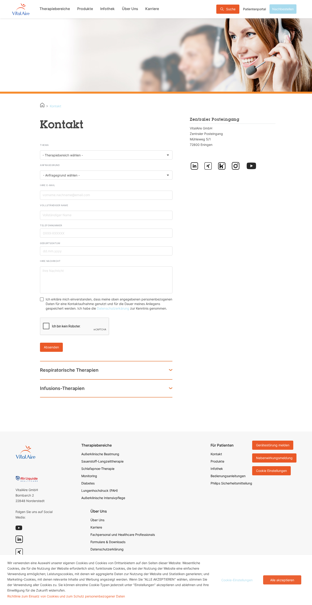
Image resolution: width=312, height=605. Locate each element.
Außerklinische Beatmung (100, 454)
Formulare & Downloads (107, 542)
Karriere (152, 9)
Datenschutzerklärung (107, 549)
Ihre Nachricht (50, 261)
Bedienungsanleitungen (228, 476)
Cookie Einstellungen (271, 471)
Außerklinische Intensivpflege (103, 498)
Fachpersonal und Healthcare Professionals (122, 535)
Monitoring (89, 476)
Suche (230, 9)
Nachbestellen (283, 9)
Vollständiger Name (54, 205)
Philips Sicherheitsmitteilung (231, 483)
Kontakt (216, 454)
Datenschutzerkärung (113, 308)
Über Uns (130, 9)
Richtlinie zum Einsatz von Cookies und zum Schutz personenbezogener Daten (66, 596)
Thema (44, 145)
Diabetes (88, 483)
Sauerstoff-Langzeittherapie (102, 461)
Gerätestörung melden (272, 445)
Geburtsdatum (50, 243)
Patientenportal (254, 9)
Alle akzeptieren (282, 580)
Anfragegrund (50, 165)
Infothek (107, 9)
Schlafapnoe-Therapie (97, 469)
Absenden (51, 347)
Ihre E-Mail (47, 185)
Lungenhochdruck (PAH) (99, 490)
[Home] (42, 105)
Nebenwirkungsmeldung (274, 458)
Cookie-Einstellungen (237, 580)
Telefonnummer (51, 225)
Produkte (85, 9)
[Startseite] (20, 9)
